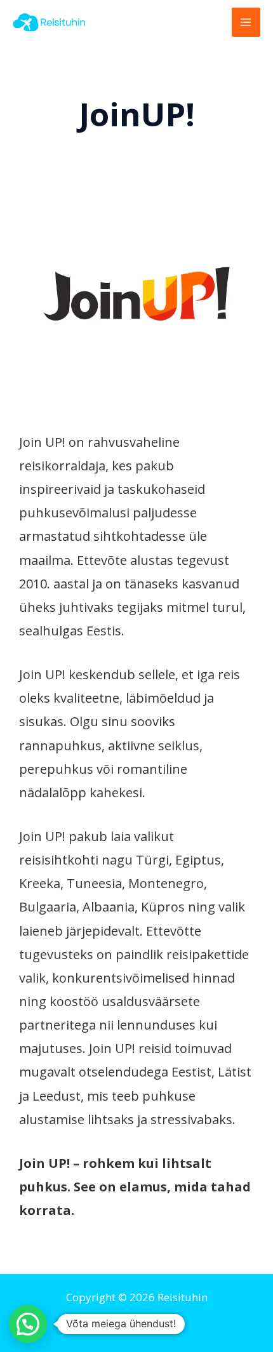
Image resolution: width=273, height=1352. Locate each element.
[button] (28, 1324)
